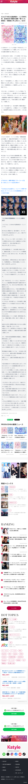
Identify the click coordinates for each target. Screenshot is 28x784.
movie (16, 761)
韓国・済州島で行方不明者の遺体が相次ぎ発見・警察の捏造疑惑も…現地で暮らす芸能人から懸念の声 (18, 538)
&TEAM (21, 653)
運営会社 (3, 776)
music (4, 767)
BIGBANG (18, 660)
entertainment (7, 764)
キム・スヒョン (5, 650)
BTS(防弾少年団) (12, 657)
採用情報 (3, 779)
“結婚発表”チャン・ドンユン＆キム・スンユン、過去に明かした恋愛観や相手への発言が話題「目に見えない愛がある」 (15, 573)
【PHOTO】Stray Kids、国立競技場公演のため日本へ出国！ (14, 595)
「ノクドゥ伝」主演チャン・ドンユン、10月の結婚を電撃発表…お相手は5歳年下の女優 (18, 555)
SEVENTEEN (20, 657)
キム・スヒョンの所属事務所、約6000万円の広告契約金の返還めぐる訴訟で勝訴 (15, 602)
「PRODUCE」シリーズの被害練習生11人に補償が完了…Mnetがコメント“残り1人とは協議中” (21, 451)
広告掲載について (9, 776)
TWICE (20, 650)
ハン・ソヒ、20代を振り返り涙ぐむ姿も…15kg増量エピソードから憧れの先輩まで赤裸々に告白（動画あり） (18, 547)
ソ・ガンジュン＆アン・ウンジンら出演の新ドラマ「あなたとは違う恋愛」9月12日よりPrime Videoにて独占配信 (18, 564)
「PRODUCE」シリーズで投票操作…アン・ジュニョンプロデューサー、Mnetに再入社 (7, 436)
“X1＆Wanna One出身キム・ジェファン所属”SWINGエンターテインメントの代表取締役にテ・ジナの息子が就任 (13, 191)
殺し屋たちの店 (11, 663)
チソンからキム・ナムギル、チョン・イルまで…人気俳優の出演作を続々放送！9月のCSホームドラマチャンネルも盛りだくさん (15, 580)
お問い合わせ (16, 776)
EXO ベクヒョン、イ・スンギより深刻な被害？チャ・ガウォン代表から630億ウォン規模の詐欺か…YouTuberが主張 (15, 588)
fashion (17, 764)
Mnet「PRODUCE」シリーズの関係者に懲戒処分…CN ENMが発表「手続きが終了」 (21, 436)
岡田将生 (4, 663)
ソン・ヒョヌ (13, 650)
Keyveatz (15, 653)
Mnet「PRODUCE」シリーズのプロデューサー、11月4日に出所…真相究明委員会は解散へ (7, 451)
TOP (2, 13)
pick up (4, 761)
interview (18, 770)
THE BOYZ (4, 657)
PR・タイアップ (19, 773)
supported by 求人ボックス (22, 701)
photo (17, 767)
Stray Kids (4, 653)
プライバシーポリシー (10, 779)
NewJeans (4, 660)
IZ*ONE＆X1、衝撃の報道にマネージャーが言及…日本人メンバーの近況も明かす (13, 181)
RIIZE (10, 653)
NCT (24, 660)
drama (4, 770)
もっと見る (14, 608)
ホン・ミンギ (11, 660)
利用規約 (22, 776)
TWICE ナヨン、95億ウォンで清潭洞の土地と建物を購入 (18, 529)
